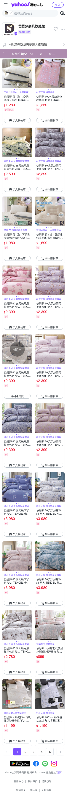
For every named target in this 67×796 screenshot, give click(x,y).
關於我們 (32, 781)
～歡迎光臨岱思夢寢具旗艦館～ (29, 44)
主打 (5, 54)
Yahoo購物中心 (27, 4)
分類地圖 (46, 790)
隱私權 (33, 790)
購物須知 (46, 781)
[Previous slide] (4, 73)
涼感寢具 (33, 54)
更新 (59, 772)
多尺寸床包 (43, 54)
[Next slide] (29, 73)
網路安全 (21, 790)
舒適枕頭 (52, 54)
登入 (57, 5)
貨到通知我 (17, 396)
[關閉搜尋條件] (10, 13)
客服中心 (18, 781)
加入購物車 (19, 120)
